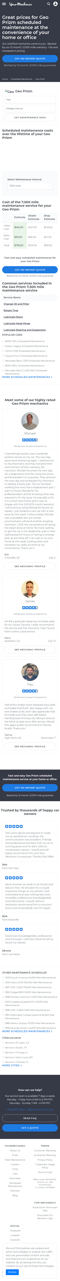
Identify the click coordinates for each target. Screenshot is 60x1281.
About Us (15, 1150)
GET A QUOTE (30, 1127)
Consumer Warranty (45, 1150)
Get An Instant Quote (30, 269)
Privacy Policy (45, 1159)
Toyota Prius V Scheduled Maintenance (26, 355)
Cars (15, 1173)
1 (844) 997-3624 (15, 1109)
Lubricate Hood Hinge (17, 323)
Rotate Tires (11, 310)
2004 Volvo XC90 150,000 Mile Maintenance (28, 982)
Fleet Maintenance (15, 1159)
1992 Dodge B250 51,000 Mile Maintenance (28, 992)
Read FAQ (30, 1118)
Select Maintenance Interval (24, 179)
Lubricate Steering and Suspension (25, 330)
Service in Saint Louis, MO (19, 1057)
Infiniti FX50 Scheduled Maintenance (25, 351)
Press (15, 1155)
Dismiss (12, 1272)
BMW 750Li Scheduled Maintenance (25, 341)
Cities (15, 1169)
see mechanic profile (30, 566)
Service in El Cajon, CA (17, 1042)
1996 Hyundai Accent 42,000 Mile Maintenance (30, 1028)
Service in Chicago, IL (16, 1052)
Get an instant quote (30, 58)
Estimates (15, 1178)
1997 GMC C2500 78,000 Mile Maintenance (28, 987)
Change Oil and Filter (16, 304)
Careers (15, 1164)
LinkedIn (15, 1235)
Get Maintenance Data (30, 117)
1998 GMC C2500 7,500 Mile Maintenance (27, 1010)
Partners (15, 1190)
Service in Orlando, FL (17, 1062)
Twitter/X (15, 1239)
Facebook (15, 1230)
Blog (15, 1195)
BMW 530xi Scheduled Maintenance (24, 365)
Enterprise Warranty (45, 1155)
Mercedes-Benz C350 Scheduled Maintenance (30, 360)
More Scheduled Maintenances (26, 377)
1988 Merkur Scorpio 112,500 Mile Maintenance (30, 1023)
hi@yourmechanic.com (40, 1109)
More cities (11, 1065)
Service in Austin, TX (16, 1047)
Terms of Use (45, 1172)
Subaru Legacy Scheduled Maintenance (26, 346)
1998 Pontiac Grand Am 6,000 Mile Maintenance (31, 997)
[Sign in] (55, 3)
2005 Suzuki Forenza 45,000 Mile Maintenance (30, 977)
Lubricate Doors (13, 317)
